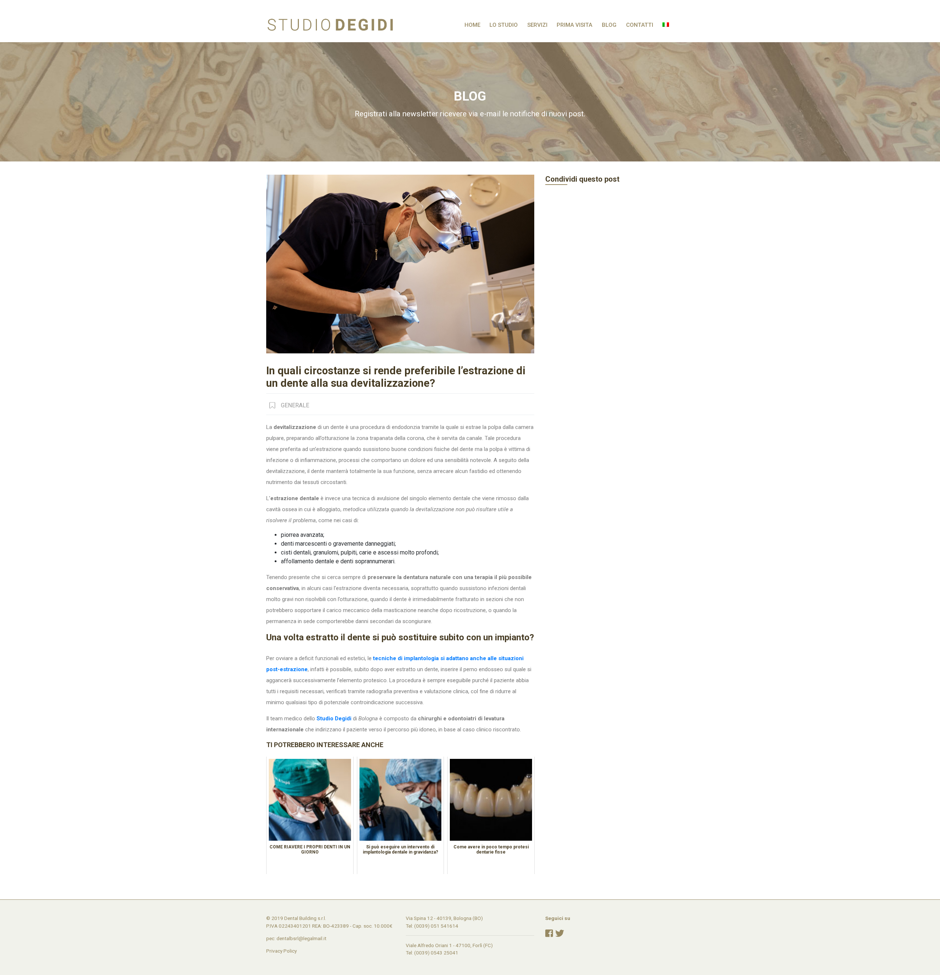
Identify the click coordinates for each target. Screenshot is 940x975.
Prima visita (574, 25)
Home (472, 25)
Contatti (639, 25)
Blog (609, 25)
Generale (295, 405)
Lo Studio (503, 25)
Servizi (537, 25)
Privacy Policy (281, 951)
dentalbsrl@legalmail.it (301, 938)
